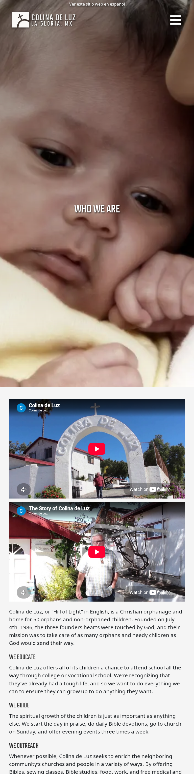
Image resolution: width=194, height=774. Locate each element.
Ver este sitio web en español (97, 4)
